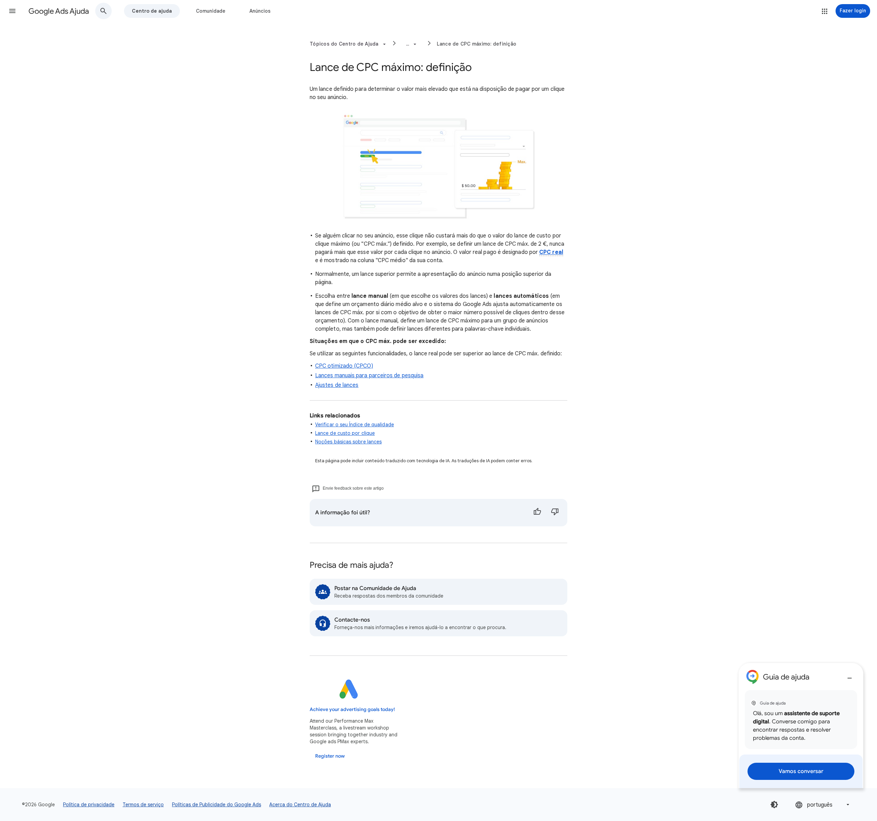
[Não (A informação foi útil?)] (555, 512)
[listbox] (823, 805)
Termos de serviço (143, 804)
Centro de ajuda (152, 11)
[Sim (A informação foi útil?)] (537, 512)
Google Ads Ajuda (58, 11)
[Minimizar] (849, 675)
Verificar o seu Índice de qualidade (354, 424)
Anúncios (260, 11)
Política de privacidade (88, 804)
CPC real (551, 252)
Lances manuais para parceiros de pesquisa (369, 375)
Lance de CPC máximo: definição (477, 44)
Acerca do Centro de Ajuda (300, 804)
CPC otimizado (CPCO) (344, 366)
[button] (12, 11)
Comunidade (210, 11)
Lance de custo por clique (345, 433)
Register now (330, 756)
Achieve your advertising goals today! (352, 709)
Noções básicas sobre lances (348, 442)
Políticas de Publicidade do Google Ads (216, 804)
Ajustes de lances (336, 385)
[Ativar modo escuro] (774, 804)
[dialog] (801, 725)
